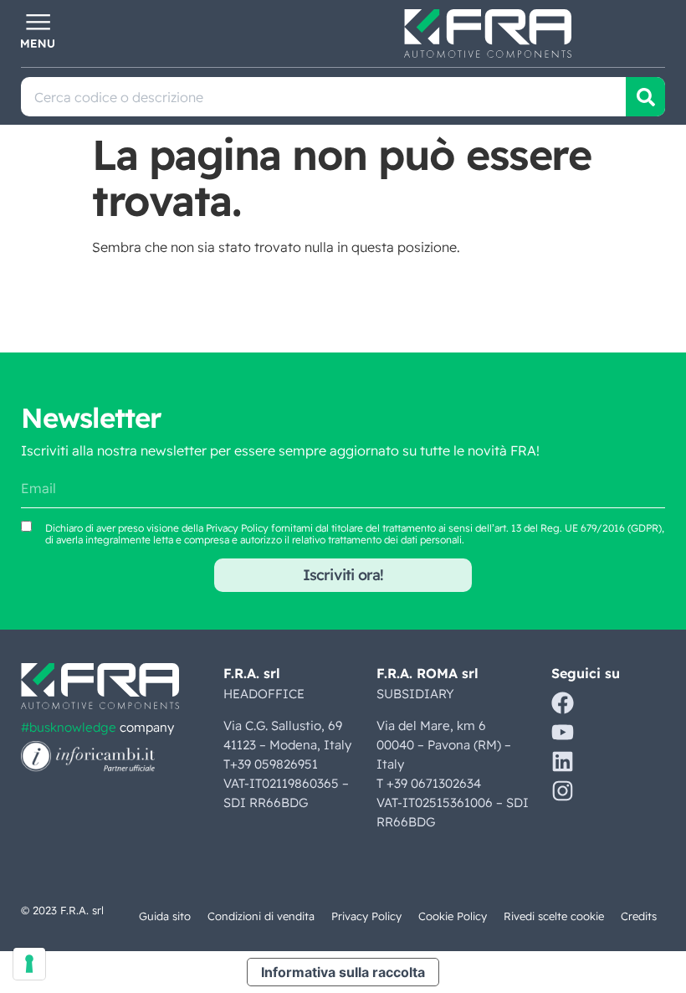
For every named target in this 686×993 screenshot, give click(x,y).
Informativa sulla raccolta (343, 972)
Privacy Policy (237, 528)
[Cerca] (645, 96)
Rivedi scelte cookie (554, 916)
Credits (639, 916)
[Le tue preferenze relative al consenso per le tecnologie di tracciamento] (29, 964)
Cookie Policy (452, 916)
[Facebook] (562, 703)
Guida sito (165, 916)
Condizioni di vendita (261, 916)
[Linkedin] (562, 761)
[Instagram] (562, 790)
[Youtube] (562, 732)
